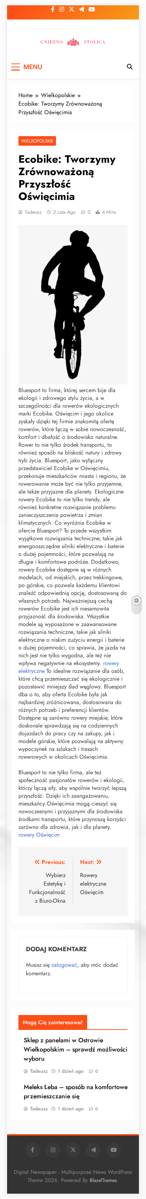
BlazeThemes (103, 1180)
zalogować (64, 965)
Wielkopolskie (37, 141)
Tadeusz (33, 212)
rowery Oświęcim (39, 835)
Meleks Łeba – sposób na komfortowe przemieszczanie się (76, 1091)
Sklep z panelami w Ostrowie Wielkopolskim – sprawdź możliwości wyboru (76, 1049)
